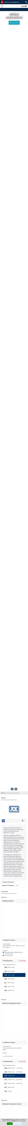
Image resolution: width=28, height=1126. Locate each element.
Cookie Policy (17, 1123)
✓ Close (10, 1123)
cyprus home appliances (11, 2)
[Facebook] (3, 820)
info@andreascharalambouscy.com (13, 952)
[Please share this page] (23, 820)
